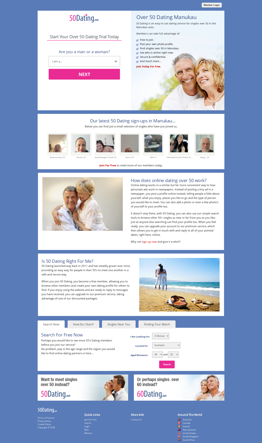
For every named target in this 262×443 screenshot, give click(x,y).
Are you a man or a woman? (84, 51)
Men (86, 429)
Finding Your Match (157, 324)
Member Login (212, 5)
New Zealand (189, 429)
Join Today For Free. (148, 66)
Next (84, 74)
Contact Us (136, 419)
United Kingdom (191, 436)
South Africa (189, 439)
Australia (187, 419)
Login (87, 426)
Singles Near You (118, 324)
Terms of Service (46, 417)
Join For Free (90, 419)
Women (88, 433)
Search (167, 364)
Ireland (186, 426)
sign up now (149, 241)
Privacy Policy (44, 421)
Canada (186, 422)
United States (189, 433)
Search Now (51, 324)
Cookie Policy (44, 424)
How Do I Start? (83, 324)
